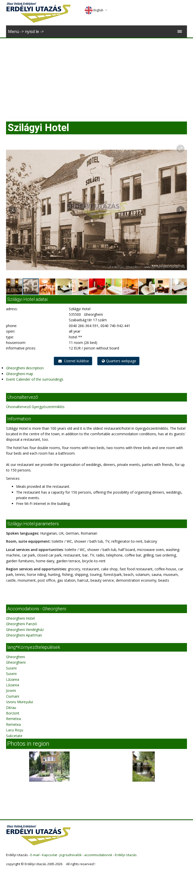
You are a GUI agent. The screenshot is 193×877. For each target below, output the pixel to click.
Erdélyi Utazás (126, 855)
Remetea (13, 718)
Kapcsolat (49, 855)
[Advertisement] (96, 76)
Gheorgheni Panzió (21, 623)
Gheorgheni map (19, 373)
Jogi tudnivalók (71, 855)
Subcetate (14, 735)
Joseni (11, 690)
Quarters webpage (121, 360)
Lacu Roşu (14, 730)
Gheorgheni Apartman (24, 635)
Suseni (11, 668)
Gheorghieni (16, 662)
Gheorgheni (15, 656)
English (98, 10)
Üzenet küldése (76, 360)
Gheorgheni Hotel (20, 618)
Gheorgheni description (25, 368)
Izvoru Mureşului (19, 701)
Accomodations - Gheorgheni (36, 608)
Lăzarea (12, 679)
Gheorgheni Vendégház (25, 629)
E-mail (34, 855)
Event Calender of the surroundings (34, 379)
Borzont (12, 713)
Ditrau (11, 707)
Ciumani (12, 696)
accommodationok (98, 855)
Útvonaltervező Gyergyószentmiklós (35, 406)
